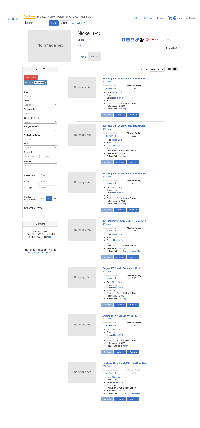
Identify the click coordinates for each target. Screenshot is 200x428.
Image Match (78, 23)
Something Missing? (163, 39)
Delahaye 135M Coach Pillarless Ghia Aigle (125, 363)
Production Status (32, 135)
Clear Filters (31, 77)
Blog (68, 16)
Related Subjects (31, 117)
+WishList (133, 115)
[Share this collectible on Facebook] (123, 39)
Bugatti (125, 108)
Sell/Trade (148, 18)
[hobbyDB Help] (175, 17)
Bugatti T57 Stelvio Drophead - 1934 (121, 268)
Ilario (115, 95)
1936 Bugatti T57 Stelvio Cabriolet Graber (124, 78)
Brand (26, 92)
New (52, 23)
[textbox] (40, 96)
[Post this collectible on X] (128, 39)
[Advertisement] (100, 7)
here (49, 236)
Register (193, 17)
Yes (42, 198)
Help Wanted (110, 88)
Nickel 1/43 (118, 97)
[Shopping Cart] (170, 17)
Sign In (182, 17)
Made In (27, 161)
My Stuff (136, 18)
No (54, 198)
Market (51, 16)
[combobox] (40, 96)
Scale (26, 143)
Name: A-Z (156, 69)
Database (29, 16)
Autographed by (31, 126)
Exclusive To (29, 109)
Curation (160, 18)
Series (26, 100)
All (49, 198)
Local (76, 16)
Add (63, 23)
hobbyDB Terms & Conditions (40, 252)
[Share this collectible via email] (132, 39)
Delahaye (126, 251)
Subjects (41, 16)
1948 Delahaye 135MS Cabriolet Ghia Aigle (124, 220)
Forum (60, 16)
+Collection (120, 115)
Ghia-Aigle (136, 251)
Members (86, 16)
